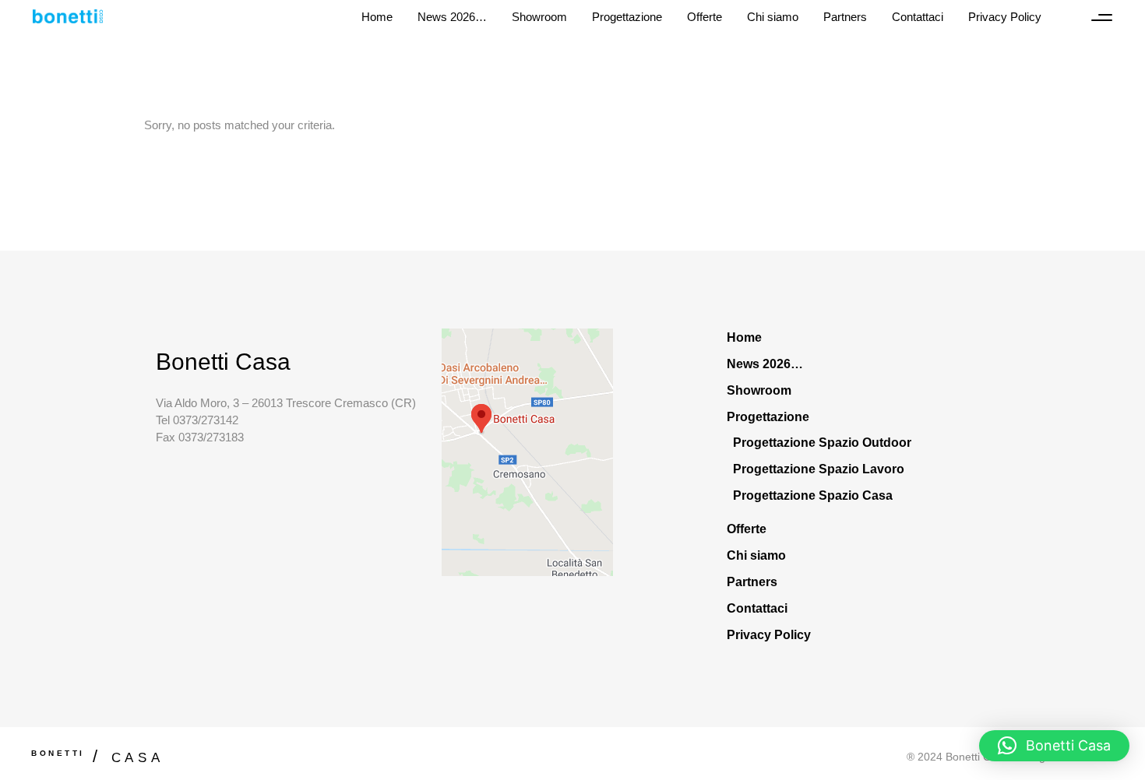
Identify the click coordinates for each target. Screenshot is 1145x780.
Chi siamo (756, 555)
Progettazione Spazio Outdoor (822, 442)
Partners (752, 582)
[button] (1054, 745)
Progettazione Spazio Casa (813, 495)
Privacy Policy (769, 634)
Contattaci (757, 608)
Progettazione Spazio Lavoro (818, 469)
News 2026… (765, 364)
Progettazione (768, 416)
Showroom (759, 390)
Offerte (746, 529)
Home (744, 337)
